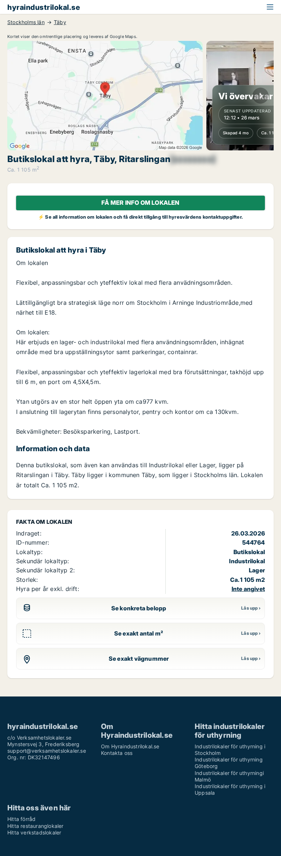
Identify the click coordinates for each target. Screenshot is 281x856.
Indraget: (28, 533)
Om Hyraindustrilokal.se (130, 746)
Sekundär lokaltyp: (42, 561)
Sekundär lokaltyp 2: (45, 570)
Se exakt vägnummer (139, 658)
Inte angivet (248, 588)
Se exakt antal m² (138, 633)
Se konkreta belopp (138, 608)
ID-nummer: (32, 542)
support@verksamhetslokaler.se (46, 751)
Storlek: (27, 579)
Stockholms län (26, 22)
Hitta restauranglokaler (35, 826)
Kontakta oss (116, 753)
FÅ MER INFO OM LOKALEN (140, 202)
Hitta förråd (21, 819)
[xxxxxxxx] (193, 159)
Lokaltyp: (29, 552)
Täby (60, 22)
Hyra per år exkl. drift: (47, 588)
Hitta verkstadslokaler (34, 832)
